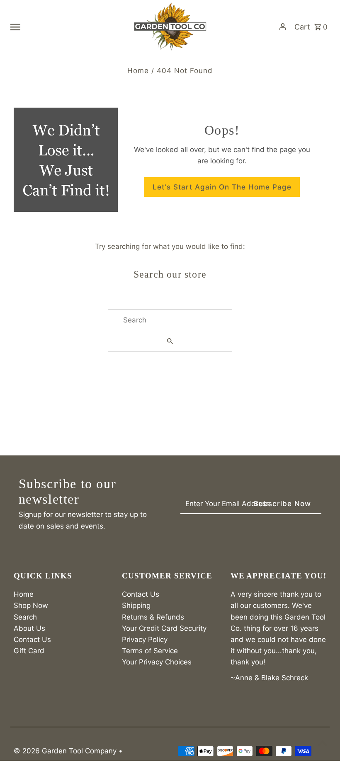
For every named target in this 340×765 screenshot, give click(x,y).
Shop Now (31, 605)
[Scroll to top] (322, 743)
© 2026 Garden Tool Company (66, 751)
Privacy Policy (145, 639)
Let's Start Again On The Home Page (222, 187)
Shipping (136, 605)
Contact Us (32, 639)
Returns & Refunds (153, 617)
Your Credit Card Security (164, 628)
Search (25, 617)
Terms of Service (150, 651)
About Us (29, 628)
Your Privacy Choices (157, 662)
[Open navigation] (68, 26)
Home (138, 70)
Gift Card (29, 651)
